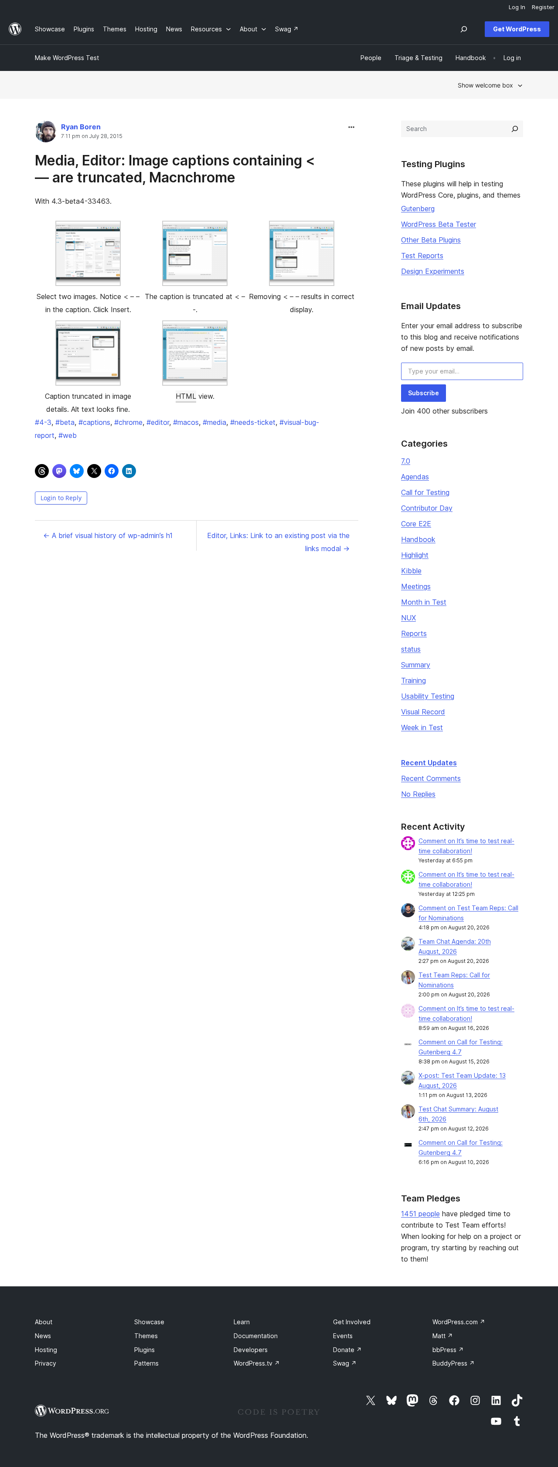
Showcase (149, 1322)
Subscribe (423, 393)
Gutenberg (418, 208)
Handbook (418, 539)
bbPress (448, 1349)
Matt (442, 1335)
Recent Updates (429, 762)
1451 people (420, 1213)
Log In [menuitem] (517, 6)
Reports (414, 633)
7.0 (405, 461)
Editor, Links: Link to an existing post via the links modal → (278, 542)
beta (65, 422)
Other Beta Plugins (431, 240)
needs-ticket (253, 422)
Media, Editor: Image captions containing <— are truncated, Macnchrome (175, 168)
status (411, 649)
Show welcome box (485, 85)
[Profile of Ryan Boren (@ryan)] (46, 133)
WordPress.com (458, 1322)
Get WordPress (517, 29)
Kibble (411, 570)
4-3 (43, 422)
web (67, 435)
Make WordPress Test (67, 57)
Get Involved (352, 1322)
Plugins (144, 1349)
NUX (408, 617)
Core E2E (416, 523)
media (214, 422)
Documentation (256, 1335)
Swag (345, 1363)
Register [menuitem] (543, 6)
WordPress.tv (257, 1363)
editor (157, 422)
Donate (347, 1349)
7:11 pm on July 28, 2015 (91, 136)
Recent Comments (431, 778)
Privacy (45, 1363)
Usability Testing (427, 696)
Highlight (415, 555)
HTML (186, 396)
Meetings (416, 586)
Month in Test (423, 602)
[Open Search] (464, 29)
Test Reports (422, 255)
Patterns (146, 1363)
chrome (128, 422)
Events (343, 1335)
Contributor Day (427, 508)
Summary (415, 664)
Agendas (415, 476)
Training (413, 680)
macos (186, 422)
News (43, 1335)
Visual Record (423, 711)
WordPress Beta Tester (438, 224)
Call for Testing (425, 492)
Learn (242, 1322)
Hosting (46, 1349)
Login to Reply (61, 498)
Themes (146, 1335)
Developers (251, 1349)
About (43, 1322)
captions (94, 422)
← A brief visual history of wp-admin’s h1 (108, 535)
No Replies (418, 794)
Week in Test (422, 727)
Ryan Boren (81, 126)
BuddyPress (453, 1363)
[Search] (515, 129)
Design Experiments (432, 271)
